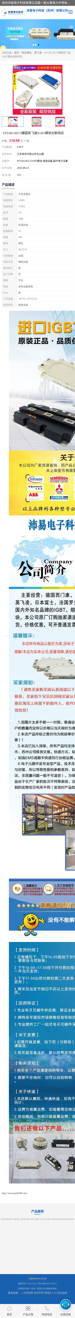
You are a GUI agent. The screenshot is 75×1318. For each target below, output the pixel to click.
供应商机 (27, 52)
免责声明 (39, 1293)
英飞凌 (38, 52)
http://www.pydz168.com (14, 1193)
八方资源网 (27, 1293)
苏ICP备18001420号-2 (47, 1283)
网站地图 (62, 1293)
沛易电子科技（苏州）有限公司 (31, 1289)
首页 (16, 52)
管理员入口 (50, 1293)
